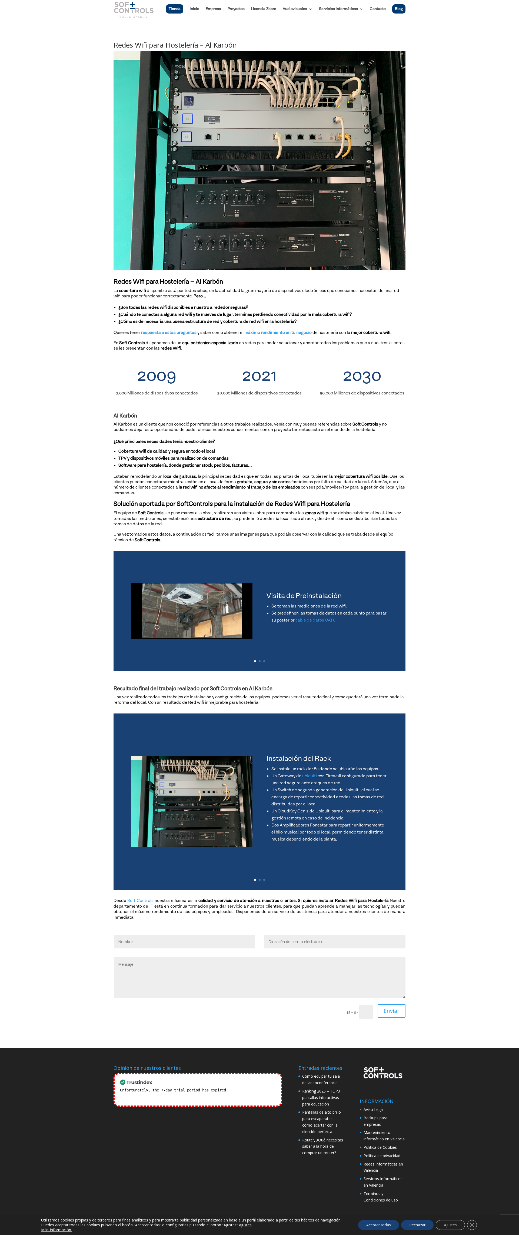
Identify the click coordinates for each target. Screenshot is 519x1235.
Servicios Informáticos (338, 9)
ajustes (245, 1225)
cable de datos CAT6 (315, 620)
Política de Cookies (380, 1147)
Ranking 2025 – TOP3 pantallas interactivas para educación (321, 1097)
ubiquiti (309, 775)
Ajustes (450, 1224)
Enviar (392, 1010)
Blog (399, 9)
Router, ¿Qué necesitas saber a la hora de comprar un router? (322, 1146)
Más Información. (56, 1229)
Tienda (175, 9)
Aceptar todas (378, 1224)
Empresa (213, 9)
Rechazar (417, 1224)
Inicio (194, 9)
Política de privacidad (382, 1155)
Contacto (378, 9)
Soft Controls (140, 900)
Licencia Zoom (263, 9)
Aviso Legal (374, 1109)
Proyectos (236, 9)
